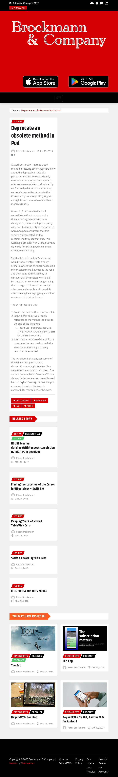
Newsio (13, 763)
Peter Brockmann (25, 151)
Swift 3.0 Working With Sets (28, 558)
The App (68, 661)
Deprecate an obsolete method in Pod (40, 110)
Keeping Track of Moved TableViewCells (26, 523)
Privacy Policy (79, 761)
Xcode (30, 405)
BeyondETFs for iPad (24, 717)
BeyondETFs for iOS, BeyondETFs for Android (83, 719)
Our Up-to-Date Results (91, 765)
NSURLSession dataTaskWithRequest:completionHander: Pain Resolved (33, 447)
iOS (17, 405)
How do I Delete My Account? (104, 765)
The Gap (16, 665)
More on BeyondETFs (65, 761)
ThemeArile (27, 763)
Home (15, 110)
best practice (22, 400)
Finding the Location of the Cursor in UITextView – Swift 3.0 (33, 486)
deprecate (41, 400)
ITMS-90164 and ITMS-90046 (29, 591)
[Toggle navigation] (59, 98)
